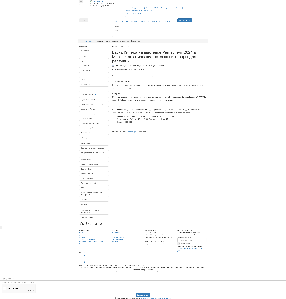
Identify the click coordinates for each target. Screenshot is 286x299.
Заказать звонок (179, 243)
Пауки (83, 79)
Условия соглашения (87, 239)
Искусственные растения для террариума (92, 193)
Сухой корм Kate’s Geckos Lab (92, 104)
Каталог (83, 20)
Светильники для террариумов (92, 148)
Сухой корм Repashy (88, 99)
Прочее (84, 199)
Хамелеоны (85, 70)
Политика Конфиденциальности (91, 241)
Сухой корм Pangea (88, 109)
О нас (116, 21)
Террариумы (85, 143)
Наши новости (88, 41)
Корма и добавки (87, 94)
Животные (85, 50)
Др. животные (86, 84)
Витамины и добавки (88, 128)
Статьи (142, 21)
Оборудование (86, 138)
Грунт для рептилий (88, 183)
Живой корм (85, 132)
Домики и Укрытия (87, 169)
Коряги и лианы (87, 173)
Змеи (83, 75)
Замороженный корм (88, 114)
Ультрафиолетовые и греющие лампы (92, 153)
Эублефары (85, 61)
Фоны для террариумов (89, 164)
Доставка (124, 21)
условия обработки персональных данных (155, 298)
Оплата (134, 21)
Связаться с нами (85, 244)
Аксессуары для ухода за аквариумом (90, 211)
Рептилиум (131, 132)
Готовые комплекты (88, 89)
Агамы (83, 56)
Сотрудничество (154, 21)
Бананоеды (85, 65)
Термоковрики (86, 159)
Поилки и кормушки (88, 178)
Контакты (167, 21)
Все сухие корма (87, 118)
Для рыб (84, 204)
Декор (83, 187)
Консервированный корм (90, 123)
